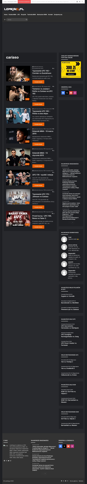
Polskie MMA (12, 14)
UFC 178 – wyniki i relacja (42, 175)
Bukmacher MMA (42, 14)
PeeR (69, 237)
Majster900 (71, 253)
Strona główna (74, 481)
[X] (7, 461)
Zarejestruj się (58, 14)
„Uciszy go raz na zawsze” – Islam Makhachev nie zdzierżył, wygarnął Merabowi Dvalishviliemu (57, 1)
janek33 (70, 262)
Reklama (81, 481)
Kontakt (50, 14)
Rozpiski (23, 14)
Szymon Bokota (37, 86)
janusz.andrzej (72, 245)
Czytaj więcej (38, 82)
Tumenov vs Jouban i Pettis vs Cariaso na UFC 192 (42, 91)
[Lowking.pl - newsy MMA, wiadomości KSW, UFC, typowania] (14, 9)
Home (5, 14)
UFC (18, 14)
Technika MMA (31, 14)
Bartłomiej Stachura (38, 66)
